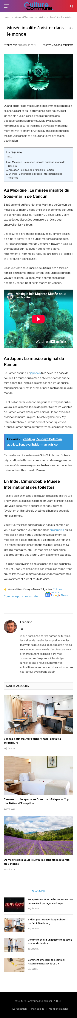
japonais (35, 373)
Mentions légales (59, 1008)
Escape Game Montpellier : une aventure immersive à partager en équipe (50, 901)
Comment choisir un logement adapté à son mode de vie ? (50, 942)
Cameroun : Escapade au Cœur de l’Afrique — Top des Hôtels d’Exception (36, 801)
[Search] (71, 6)
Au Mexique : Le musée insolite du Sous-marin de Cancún (36, 163)
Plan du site (37, 1008)
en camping (57, 530)
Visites (47, 45)
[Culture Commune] (38, 6)
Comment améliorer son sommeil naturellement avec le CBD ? (46, 962)
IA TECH (57, 1000)
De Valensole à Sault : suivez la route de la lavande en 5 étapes (37, 862)
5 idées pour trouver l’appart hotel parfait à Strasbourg (32, 741)
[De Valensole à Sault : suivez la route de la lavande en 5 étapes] (38, 835)
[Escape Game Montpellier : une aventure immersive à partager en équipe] (14, 904)
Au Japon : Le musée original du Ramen (31, 169)
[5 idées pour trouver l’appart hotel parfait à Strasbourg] (38, 714)
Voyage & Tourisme (62, 45)
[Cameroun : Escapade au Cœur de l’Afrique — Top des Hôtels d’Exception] (38, 775)
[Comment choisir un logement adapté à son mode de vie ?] (14, 945)
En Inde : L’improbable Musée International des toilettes (35, 175)
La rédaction (19, 1008)
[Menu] (6, 6)
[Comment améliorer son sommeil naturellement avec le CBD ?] (14, 965)
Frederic (12, 45)
